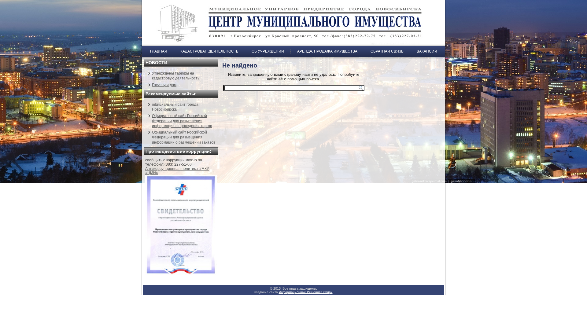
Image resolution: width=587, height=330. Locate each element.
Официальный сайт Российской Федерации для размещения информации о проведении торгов (182, 121)
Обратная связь (387, 51)
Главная (158, 51)
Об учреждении (268, 51)
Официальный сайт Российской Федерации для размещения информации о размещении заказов (183, 137)
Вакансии (427, 51)
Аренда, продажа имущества (327, 51)
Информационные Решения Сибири (306, 292)
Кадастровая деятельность (209, 51)
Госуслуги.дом (164, 85)
